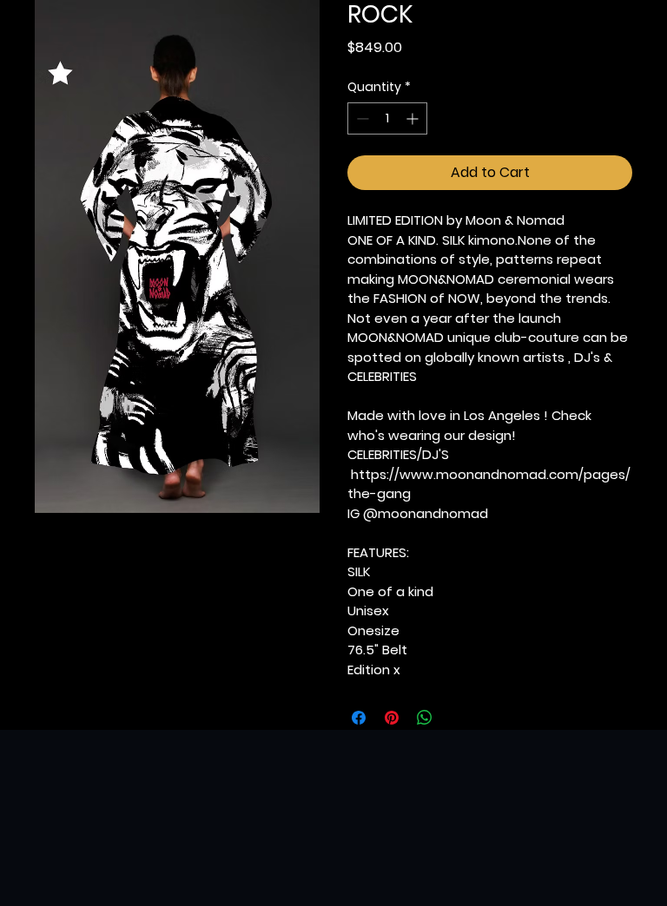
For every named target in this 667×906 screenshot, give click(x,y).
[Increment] (414, 118)
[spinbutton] (387, 118)
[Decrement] (361, 118)
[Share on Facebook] (358, 717)
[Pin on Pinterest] (391, 717)
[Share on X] (457, 717)
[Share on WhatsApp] (424, 717)
